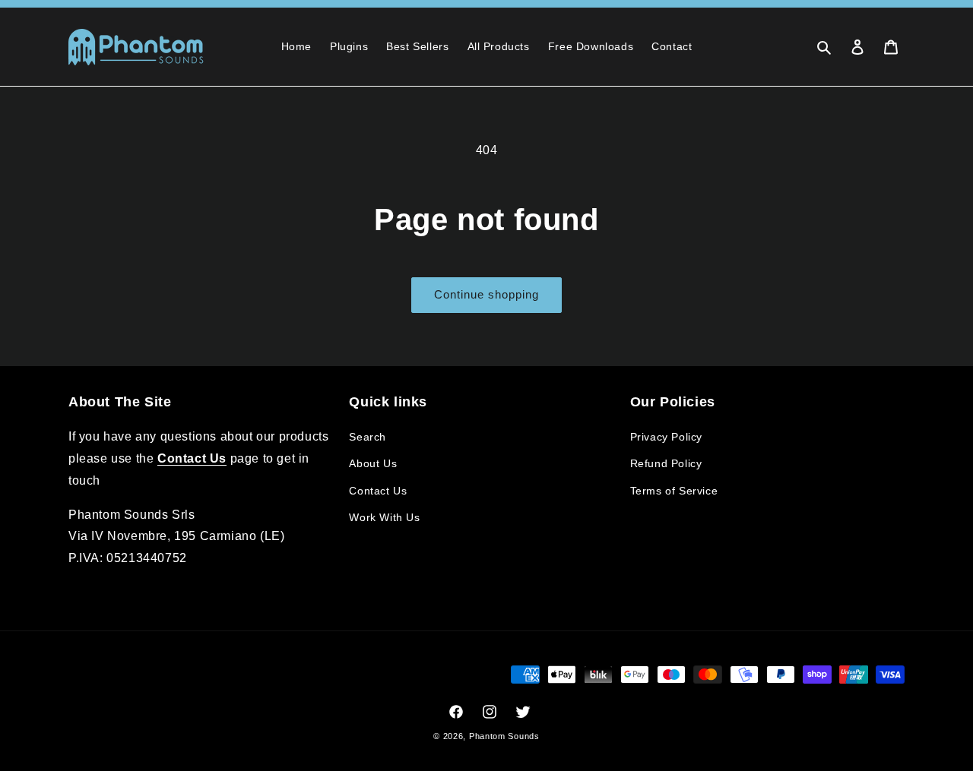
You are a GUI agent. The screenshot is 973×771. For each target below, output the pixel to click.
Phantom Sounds (504, 736)
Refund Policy (666, 463)
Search (367, 437)
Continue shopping (486, 294)
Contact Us (378, 491)
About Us (373, 463)
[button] (824, 47)
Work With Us (384, 517)
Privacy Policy (666, 437)
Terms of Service (674, 491)
